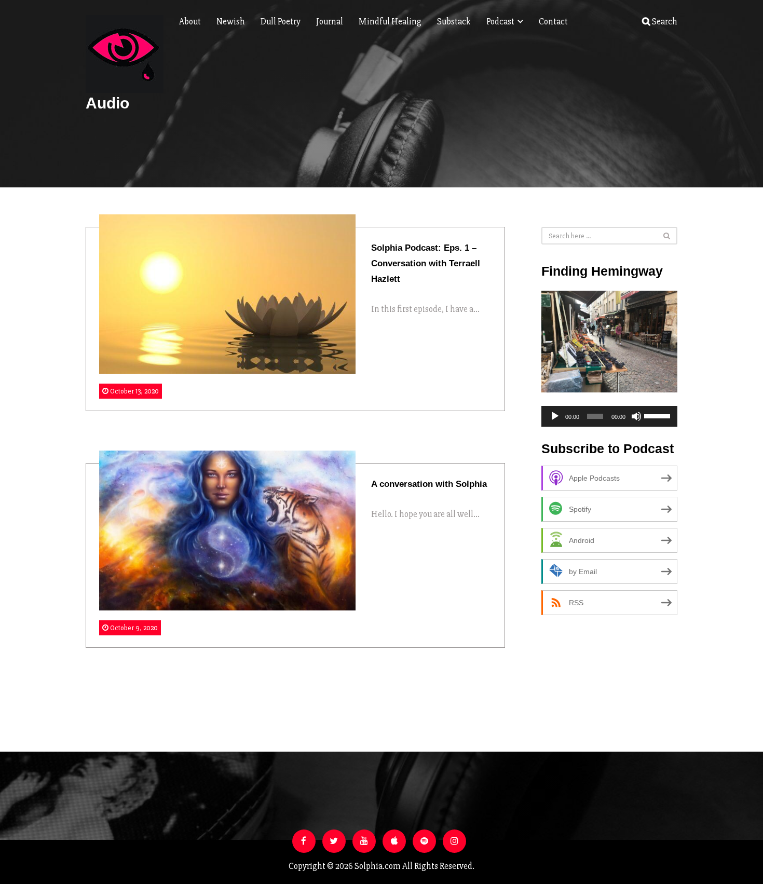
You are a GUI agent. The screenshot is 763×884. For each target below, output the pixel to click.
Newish (230, 21)
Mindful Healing (390, 21)
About (190, 21)
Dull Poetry (281, 21)
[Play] (555, 416)
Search (663, 21)
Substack (454, 21)
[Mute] (636, 416)
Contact (553, 21)
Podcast (501, 21)
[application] (609, 416)
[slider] (658, 415)
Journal (329, 21)
